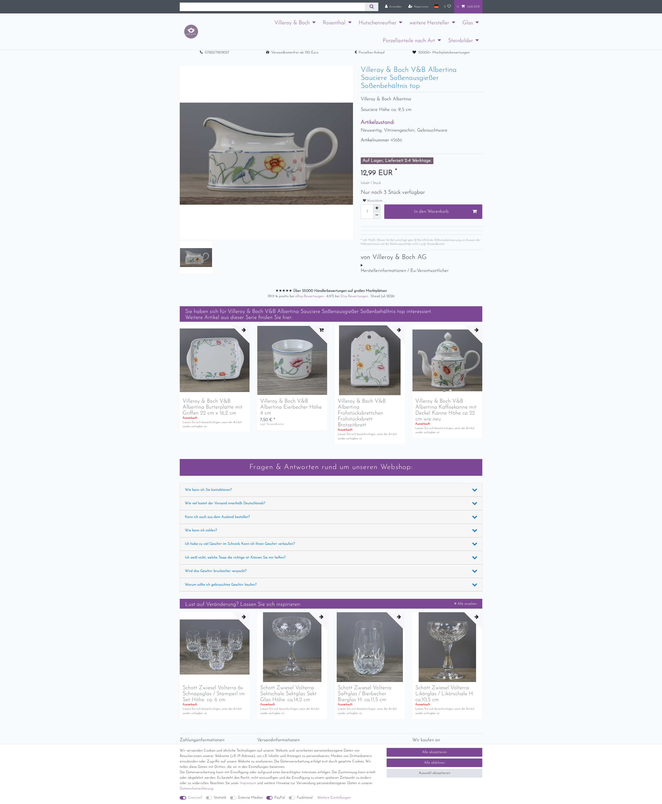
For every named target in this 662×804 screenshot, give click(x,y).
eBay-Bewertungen (310, 296)
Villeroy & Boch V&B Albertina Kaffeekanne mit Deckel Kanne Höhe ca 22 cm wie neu (446, 410)
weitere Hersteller (429, 23)
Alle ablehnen (434, 763)
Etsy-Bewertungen (355, 296)
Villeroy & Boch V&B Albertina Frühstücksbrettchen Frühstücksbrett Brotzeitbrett (362, 413)
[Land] (436, 6)
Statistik (220, 798)
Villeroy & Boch (292, 23)
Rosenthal (334, 23)
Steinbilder (460, 40)
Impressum (248, 783)
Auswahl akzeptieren (434, 773)
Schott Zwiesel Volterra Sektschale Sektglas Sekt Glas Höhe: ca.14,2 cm (288, 693)
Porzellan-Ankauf (372, 53)
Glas (467, 23)
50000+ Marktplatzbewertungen (444, 53)
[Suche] (371, 7)
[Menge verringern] (376, 215)
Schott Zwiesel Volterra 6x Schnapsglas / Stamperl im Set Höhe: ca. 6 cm (214, 693)
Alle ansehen (466, 604)
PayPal (279, 798)
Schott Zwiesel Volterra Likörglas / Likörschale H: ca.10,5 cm (444, 693)
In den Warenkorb (431, 211)
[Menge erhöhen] (376, 208)
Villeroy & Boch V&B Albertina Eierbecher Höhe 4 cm (291, 407)
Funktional (305, 798)
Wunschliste (374, 200)
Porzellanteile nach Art (409, 40)
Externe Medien (250, 798)
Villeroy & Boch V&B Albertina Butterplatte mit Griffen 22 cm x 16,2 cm (213, 407)
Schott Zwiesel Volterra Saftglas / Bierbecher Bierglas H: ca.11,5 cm (365, 693)
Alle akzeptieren (434, 752)
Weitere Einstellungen (334, 798)
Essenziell (195, 798)
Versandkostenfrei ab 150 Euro (294, 53)
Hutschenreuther (377, 23)
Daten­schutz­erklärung (196, 789)
